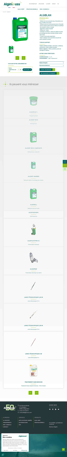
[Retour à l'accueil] (12, 4)
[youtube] (58, 409)
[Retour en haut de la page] (63, 449)
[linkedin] (53, 409)
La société (48, 3)
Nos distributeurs (33, 3)
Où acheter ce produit (48, 73)
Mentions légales (53, 427)
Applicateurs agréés (25, 420)
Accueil (4, 11)
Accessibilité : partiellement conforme (56, 423)
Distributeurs (23, 422)
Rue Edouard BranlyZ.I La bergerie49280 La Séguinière (24, 407)
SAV (58, 3)
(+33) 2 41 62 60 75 (23, 410)
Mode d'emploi (43, 62)
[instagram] (56, 409)
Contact (54, 3)
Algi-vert (21, 9)
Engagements (7, 422)
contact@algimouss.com (25, 412)
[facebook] (50, 409)
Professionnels (32, 9)
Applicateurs (41, 3)
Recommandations (45, 65)
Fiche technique (46, 69)
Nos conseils (44, 9)
